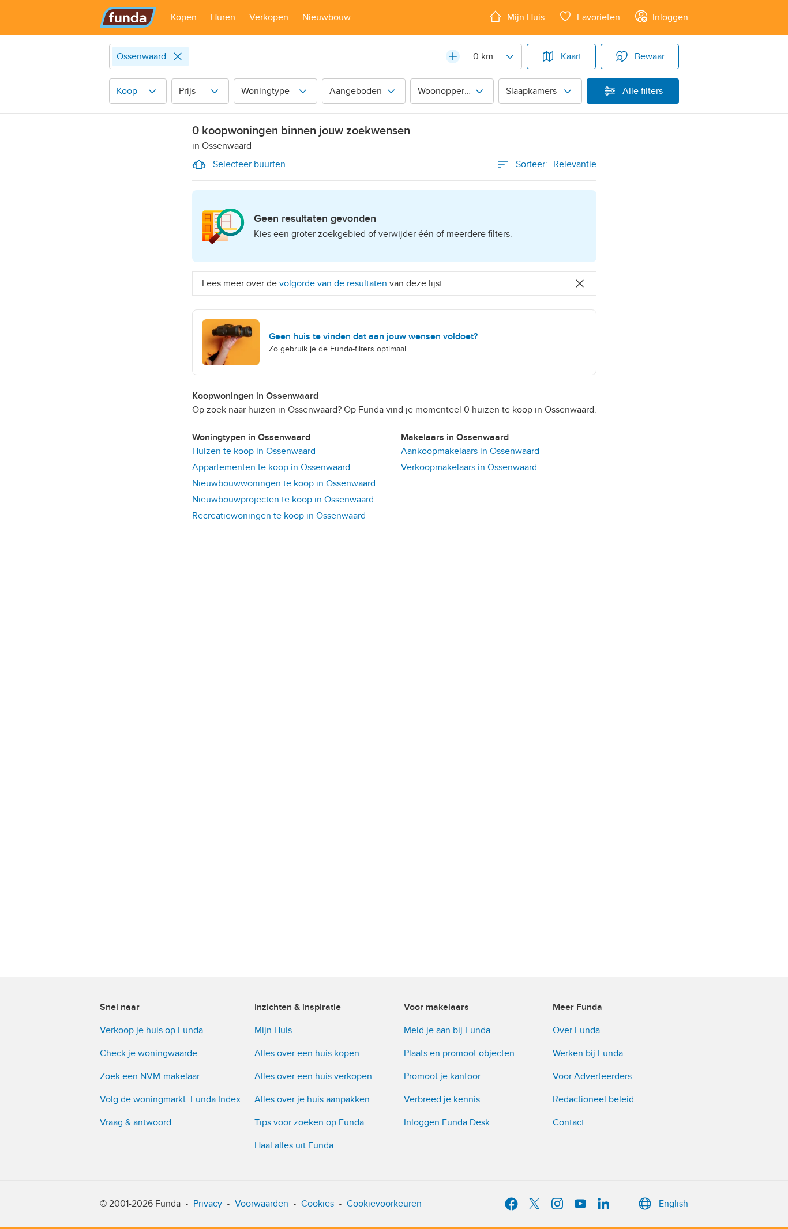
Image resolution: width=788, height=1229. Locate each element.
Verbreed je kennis (442, 1099)
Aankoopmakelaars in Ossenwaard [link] (470, 451)
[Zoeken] (453, 56)
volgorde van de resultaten (333, 283)
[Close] (178, 56)
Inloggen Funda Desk (447, 1122)
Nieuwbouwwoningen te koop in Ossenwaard (284, 483)
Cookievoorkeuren (384, 1203)
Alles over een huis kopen (306, 1053)
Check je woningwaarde (148, 1053)
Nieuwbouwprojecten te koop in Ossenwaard (283, 499)
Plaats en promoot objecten (459, 1053)
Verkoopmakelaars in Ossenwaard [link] (469, 467)
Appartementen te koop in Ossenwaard (271, 467)
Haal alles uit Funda (293, 1145)
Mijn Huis (273, 1030)
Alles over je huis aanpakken (312, 1099)
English (673, 1203)
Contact (568, 1122)
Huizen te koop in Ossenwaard (254, 451)
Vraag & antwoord (135, 1122)
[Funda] (128, 17)
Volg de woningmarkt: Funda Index (170, 1099)
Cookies (317, 1203)
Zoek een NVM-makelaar (150, 1076)
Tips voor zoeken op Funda (309, 1122)
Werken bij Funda (588, 1053)
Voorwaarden (261, 1203)
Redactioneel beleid (593, 1099)
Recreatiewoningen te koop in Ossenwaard (279, 515)
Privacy (207, 1203)
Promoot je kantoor (442, 1076)
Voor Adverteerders (592, 1076)
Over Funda (576, 1030)
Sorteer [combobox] (556, 164)
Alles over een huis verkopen (313, 1076)
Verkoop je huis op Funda (151, 1030)
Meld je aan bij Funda (447, 1030)
